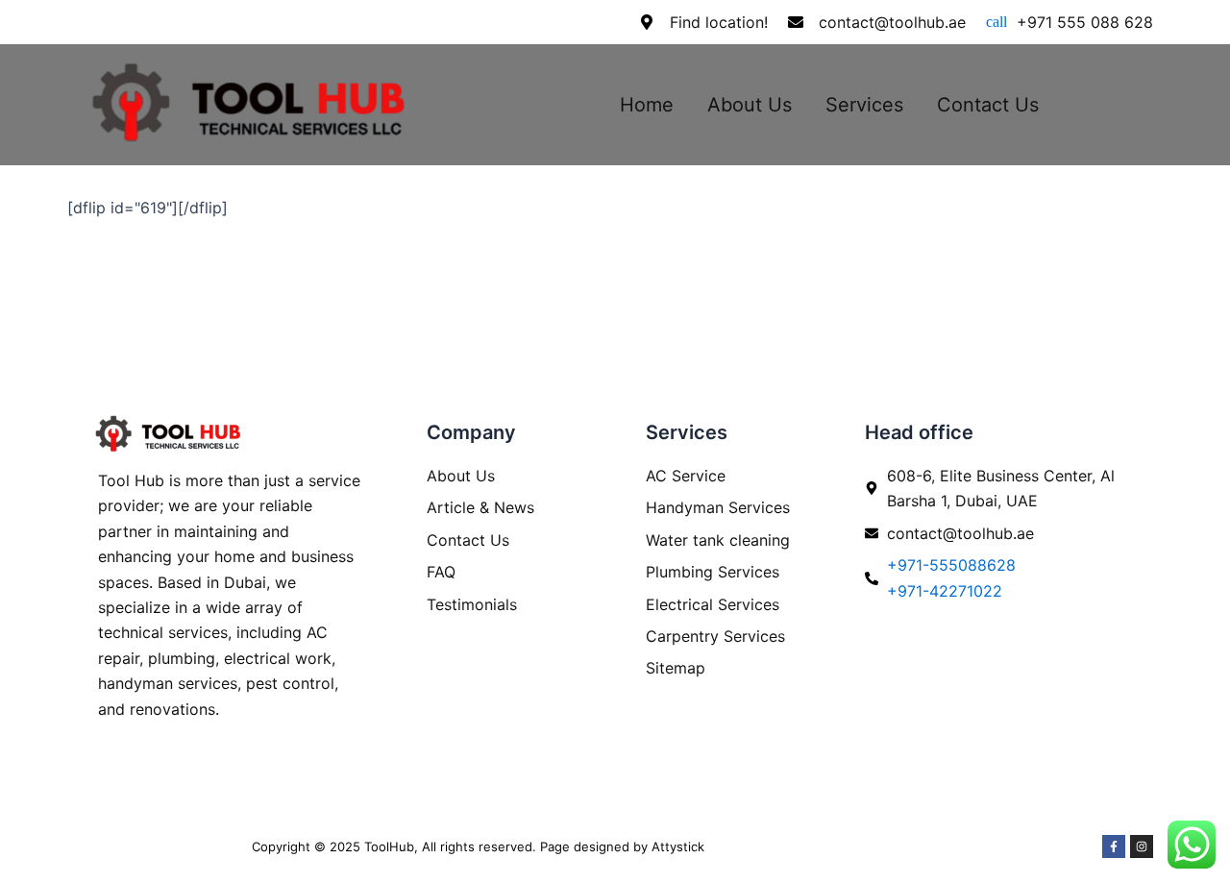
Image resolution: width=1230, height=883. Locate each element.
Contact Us (988, 104)
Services (864, 104)
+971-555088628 (951, 565)
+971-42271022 (944, 591)
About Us (749, 104)
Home (647, 104)
